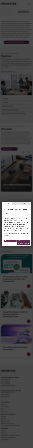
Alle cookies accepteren (10, 240)
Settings (16, 204)
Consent (6, 204)
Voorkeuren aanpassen (23, 243)
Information (26, 204)
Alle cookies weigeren (23, 240)
